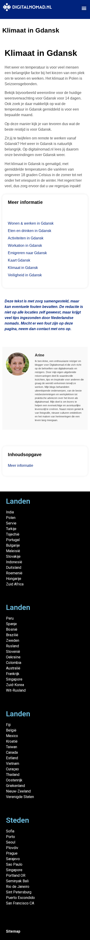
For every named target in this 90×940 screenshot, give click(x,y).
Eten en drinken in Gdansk (29, 231)
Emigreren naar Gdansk (27, 253)
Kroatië (12, 741)
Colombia (13, 662)
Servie (11, 523)
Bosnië (11, 629)
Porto (10, 837)
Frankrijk (12, 674)
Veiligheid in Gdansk (25, 275)
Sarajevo (13, 859)
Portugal (13, 540)
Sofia (10, 831)
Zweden (12, 640)
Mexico (12, 736)
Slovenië (13, 651)
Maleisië (13, 551)
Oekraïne (13, 657)
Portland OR (15, 875)
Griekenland (15, 785)
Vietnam (12, 763)
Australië (13, 668)
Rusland (12, 646)
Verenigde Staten (20, 797)
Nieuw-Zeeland (18, 791)
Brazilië (12, 635)
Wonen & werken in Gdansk (31, 223)
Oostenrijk (14, 780)
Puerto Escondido (20, 897)
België (11, 730)
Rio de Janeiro (17, 886)
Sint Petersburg (18, 892)
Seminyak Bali (17, 881)
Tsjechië (12, 534)
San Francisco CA (20, 903)
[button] (84, 8)
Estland (12, 758)
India (10, 512)
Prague (12, 853)
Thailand (12, 774)
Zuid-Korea (15, 685)
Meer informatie (20, 465)
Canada (12, 752)
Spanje (11, 624)
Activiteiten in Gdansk (25, 238)
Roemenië (14, 573)
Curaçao (12, 769)
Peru (10, 618)
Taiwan (11, 747)
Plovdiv (12, 848)
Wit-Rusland (16, 690)
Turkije (11, 529)
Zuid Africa (15, 584)
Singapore (14, 679)
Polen (10, 517)
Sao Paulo (14, 864)
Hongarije (13, 578)
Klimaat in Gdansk (23, 268)
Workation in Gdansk (25, 245)
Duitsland (13, 567)
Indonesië (14, 562)
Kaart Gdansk (19, 260)
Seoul (10, 842)
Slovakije (13, 556)
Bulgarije (13, 545)
